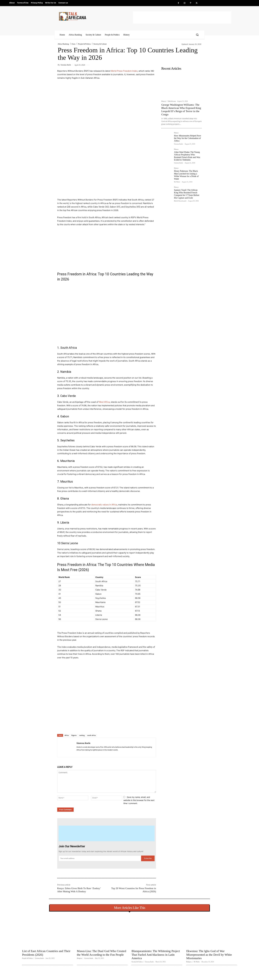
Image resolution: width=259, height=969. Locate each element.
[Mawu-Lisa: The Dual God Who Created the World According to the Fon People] (102, 931)
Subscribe (148, 858)
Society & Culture (100, 44)
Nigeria (73, 735)
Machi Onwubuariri (180, 201)
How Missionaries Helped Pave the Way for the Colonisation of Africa (187, 138)
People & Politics (84, 44)
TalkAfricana (172, 101)
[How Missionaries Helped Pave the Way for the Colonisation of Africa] (166, 137)
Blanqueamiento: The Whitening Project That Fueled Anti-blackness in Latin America (156, 954)
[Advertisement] (182, 17)
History (163, 101)
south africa (91, 735)
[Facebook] (178, 3)
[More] (101, 727)
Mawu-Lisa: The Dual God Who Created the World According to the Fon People (101, 952)
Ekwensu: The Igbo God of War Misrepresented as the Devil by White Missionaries (209, 954)
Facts (73, 44)
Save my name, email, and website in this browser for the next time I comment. (138, 800)
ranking (82, 735)
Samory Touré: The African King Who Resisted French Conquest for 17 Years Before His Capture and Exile (186, 194)
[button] (197, 35)
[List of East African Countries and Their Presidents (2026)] (47, 931)
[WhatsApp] (95, 727)
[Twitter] (196, 3)
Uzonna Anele (66, 65)
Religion (79, 958)
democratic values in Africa (104, 504)
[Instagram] (184, 3)
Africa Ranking (63, 44)
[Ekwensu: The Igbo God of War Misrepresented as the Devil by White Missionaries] (211, 931)
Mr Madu (177, 182)
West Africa (104, 402)
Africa (67, 735)
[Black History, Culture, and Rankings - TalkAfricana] (95, 16)
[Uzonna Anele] (67, 747)
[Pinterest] (190, 3)
